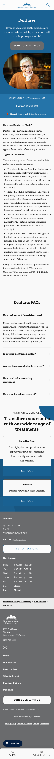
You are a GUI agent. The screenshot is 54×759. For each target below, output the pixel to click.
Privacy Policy (10, 724)
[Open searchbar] (48, 5)
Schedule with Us (27, 45)
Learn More (27, 471)
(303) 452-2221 (31, 105)
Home (6, 655)
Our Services (9, 662)
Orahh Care (44, 724)
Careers (36, 724)
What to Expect (11, 676)
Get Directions (27, 548)
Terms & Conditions (24, 724)
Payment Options (12, 683)
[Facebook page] (5, 647)
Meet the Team (10, 669)
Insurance (8, 690)
